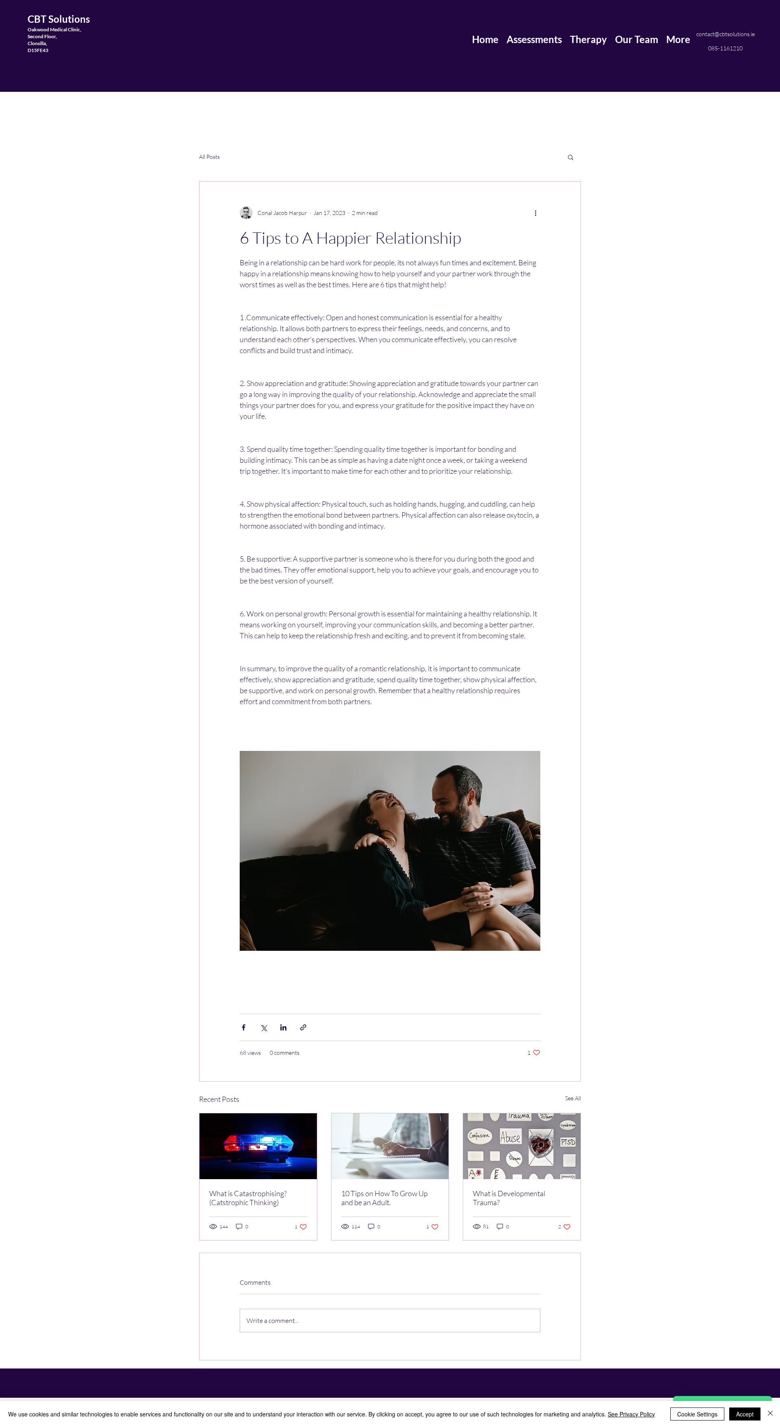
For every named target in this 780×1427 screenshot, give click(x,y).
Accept (745, 1414)
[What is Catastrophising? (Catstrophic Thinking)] (258, 1146)
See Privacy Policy (631, 1414)
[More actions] (535, 212)
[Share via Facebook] (243, 1027)
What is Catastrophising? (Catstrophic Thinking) (248, 1198)
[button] (570, 157)
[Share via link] (303, 1027)
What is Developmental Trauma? (509, 1198)
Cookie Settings (697, 1414)
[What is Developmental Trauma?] (522, 1146)
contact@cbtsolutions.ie (725, 33)
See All (573, 1098)
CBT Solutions (59, 19)
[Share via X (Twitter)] (263, 1027)
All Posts (209, 156)
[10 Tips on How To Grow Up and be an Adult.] (390, 1146)
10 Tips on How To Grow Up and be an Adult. (384, 1198)
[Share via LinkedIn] (283, 1027)
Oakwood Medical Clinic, (54, 29)
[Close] (770, 1413)
